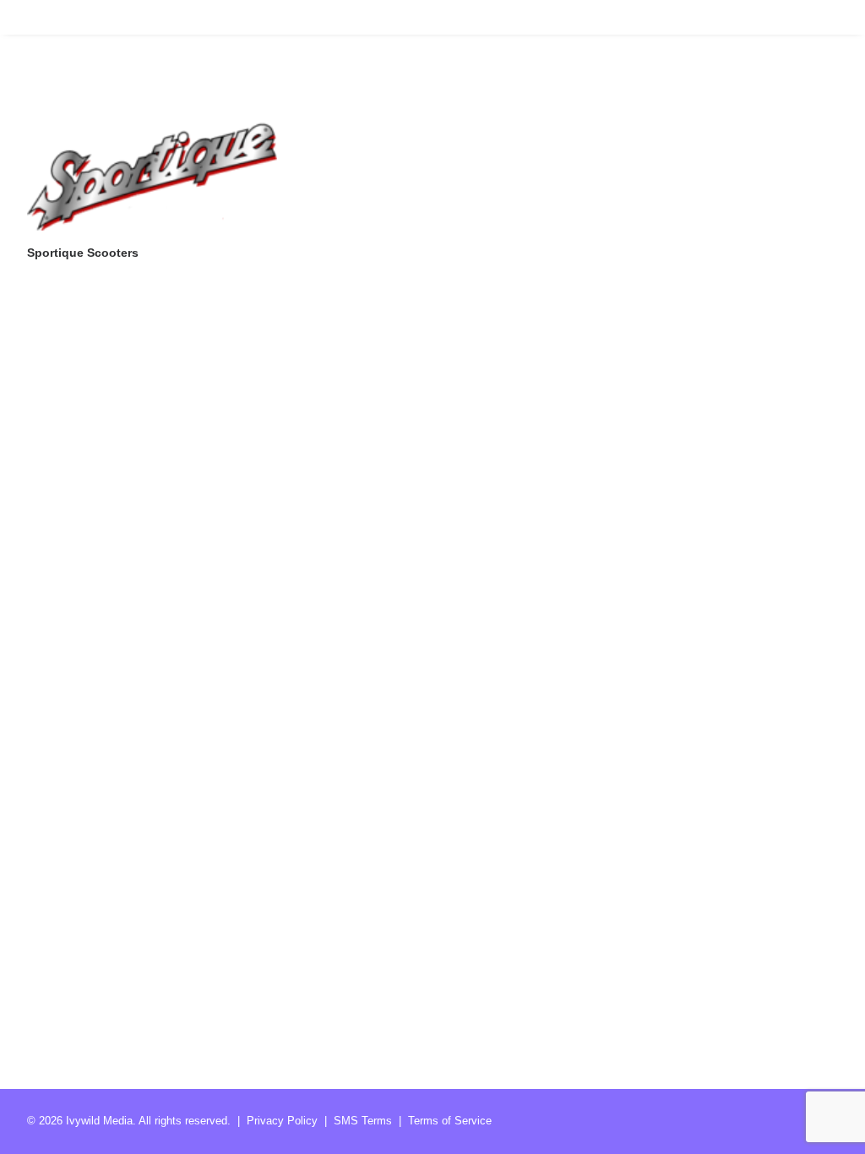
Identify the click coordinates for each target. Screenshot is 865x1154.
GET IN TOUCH (796, 16)
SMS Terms (363, 1120)
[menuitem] (506, 17)
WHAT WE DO (582, 16)
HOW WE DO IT (687, 16)
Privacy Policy (282, 1120)
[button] (152, 176)
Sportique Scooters (83, 252)
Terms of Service (450, 1120)
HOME (500, 16)
